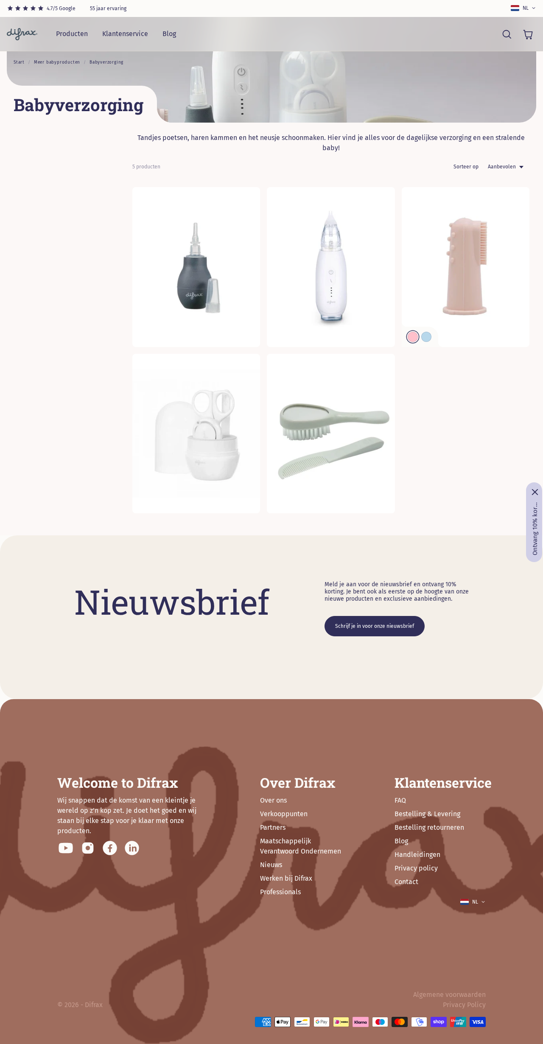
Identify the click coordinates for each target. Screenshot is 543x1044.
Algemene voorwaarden (449, 995)
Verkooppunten (284, 814)
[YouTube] (65, 848)
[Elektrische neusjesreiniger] (331, 267)
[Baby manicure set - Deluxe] (196, 434)
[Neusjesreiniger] (196, 267)
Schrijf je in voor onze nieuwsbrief (374, 626)
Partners (272, 827)
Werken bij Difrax (286, 878)
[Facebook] (109, 848)
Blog (169, 34)
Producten (72, 34)
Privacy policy (416, 868)
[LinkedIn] (131, 848)
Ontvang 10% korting (535, 528)
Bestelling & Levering (427, 814)
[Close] (535, 492)
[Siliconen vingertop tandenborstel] (465, 267)
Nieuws (271, 865)
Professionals (280, 892)
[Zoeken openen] (506, 33)
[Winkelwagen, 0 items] (527, 33)
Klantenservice (125, 34)
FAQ (400, 800)
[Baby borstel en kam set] (331, 434)
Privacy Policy (464, 1005)
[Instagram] (87, 848)
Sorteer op (466, 167)
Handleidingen (417, 855)
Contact (406, 882)
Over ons (273, 800)
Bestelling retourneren (429, 827)
